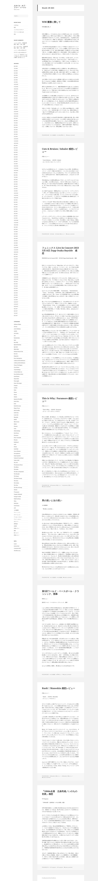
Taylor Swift (16, 460)
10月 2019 (16, 252)
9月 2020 (16, 227)
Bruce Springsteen (18, 358)
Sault (15, 444)
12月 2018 (16, 274)
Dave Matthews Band (18, 374)
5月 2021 (16, 209)
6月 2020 (16, 234)
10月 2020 (16, 225)
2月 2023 (16, 161)
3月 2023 (16, 159)
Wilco (15, 501)
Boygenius (16, 356)
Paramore (16, 435)
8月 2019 (16, 256)
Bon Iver (16, 353)
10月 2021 (16, 197)
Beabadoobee (17, 338)
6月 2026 (16, 70)
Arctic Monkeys (17, 328)
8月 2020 (16, 229)
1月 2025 (16, 109)
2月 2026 (16, 79)
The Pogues (16, 476)
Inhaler (15, 396)
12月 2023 (16, 138)
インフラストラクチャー (19, 29)
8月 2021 (16, 202)
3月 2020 (16, 240)
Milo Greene (16, 421)
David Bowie (16, 376)
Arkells (15, 331)
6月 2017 (16, 315)
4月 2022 (16, 184)
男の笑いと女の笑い (52, 500)
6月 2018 (16, 288)
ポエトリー (16, 521)
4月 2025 (16, 102)
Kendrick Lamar (17, 406)
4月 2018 (16, 292)
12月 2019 (16, 247)
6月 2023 (16, 152)
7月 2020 (16, 231)
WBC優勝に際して (51, 21)
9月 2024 (16, 118)
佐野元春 (16, 523)
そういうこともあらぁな (19, 32)
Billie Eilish (16, 349)
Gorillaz (15, 387)
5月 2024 (16, 127)
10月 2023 (16, 143)
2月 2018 (16, 297)
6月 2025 (16, 98)
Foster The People (18, 383)
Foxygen (15, 385)
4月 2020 (16, 238)
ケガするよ (16, 25)
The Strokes (16, 483)
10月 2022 (16, 170)
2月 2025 (16, 107)
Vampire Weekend (18, 494)
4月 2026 (16, 75)
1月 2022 (16, 191)
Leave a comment (71, 135)
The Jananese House (18, 464)
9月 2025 (16, 91)
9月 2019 (16, 254)
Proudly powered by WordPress (49, 878)
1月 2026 (16, 82)
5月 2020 (16, 236)
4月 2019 (16, 265)
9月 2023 (16, 145)
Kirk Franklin (17, 410)
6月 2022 (16, 179)
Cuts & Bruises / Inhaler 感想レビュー (60, 150)
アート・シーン (17, 512)
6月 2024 (16, 125)
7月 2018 (16, 286)
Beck (15, 340)
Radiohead (16, 442)
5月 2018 (16, 290)
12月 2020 (16, 220)
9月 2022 (16, 172)
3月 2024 (16, 132)
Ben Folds (16, 342)
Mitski (15, 424)
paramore (65, 485)
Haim (15, 390)
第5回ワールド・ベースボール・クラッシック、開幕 (60, 592)
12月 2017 (16, 302)
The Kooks (16, 469)
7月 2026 (16, 68)
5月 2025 (16, 100)
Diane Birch (16, 378)
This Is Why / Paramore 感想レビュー (59, 400)
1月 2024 (16, 136)
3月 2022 (16, 186)
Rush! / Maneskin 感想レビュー (58, 688)
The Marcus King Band (19, 471)
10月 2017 (16, 306)
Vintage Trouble (17, 496)
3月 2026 (16, 77)
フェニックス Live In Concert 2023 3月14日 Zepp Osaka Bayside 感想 (61, 250)
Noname (16, 426)
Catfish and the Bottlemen (19, 360)
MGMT (15, 419)
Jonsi (15, 403)
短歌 (15, 530)
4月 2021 (16, 211)
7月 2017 (16, 313)
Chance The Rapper (18, 365)
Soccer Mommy (17, 451)
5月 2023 (16, 154)
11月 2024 (16, 113)
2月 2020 (16, 243)
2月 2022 (16, 188)
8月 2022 (16, 175)
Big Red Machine (17, 344)
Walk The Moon (17, 498)
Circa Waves (16, 367)
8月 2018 (16, 283)
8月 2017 (16, 311)
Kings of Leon (17, 408)
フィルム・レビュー (18, 517)
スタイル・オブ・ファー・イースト (20, 6)
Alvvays (15, 326)
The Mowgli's (17, 474)
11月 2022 (16, 168)
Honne (15, 392)
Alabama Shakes (17, 324)
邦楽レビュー (16, 535)
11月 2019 (16, 249)
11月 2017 (16, 304)
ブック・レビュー (17, 519)
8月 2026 (16, 66)
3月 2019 (16, 268)
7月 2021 (16, 204)
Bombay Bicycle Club (18, 351)
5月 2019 (16, 263)
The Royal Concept (18, 478)
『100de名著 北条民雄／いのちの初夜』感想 (59, 792)
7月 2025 (16, 95)
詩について (16, 532)
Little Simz (16, 412)
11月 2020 (16, 222)
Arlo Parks (16, 333)
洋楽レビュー (16, 528)
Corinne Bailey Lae (18, 372)
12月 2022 (16, 166)
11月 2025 (16, 86)
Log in (15, 543)
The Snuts (16, 480)
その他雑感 (16, 510)
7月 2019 (16, 259)
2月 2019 (16, 270)
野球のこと (63, 135)
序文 (15, 34)
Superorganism (17, 455)
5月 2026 (16, 73)
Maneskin (16, 417)
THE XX (15, 489)
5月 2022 (16, 181)
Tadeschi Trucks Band (18, 458)
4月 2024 (16, 129)
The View (16, 485)
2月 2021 (16, 215)
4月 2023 (16, 157)
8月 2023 (16, 147)
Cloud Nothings (17, 369)
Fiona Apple (16, 381)
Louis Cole (16, 415)
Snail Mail (16, 449)
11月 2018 (16, 277)
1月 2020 (16, 245)
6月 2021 (16, 206)
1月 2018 (16, 299)
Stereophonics (17, 453)
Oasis (15, 428)
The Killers (16, 467)
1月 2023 (16, 163)
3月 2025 (16, 104)
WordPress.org (17, 550)
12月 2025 (16, 84)
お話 (15, 508)
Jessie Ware (16, 401)
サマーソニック (17, 514)
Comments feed (17, 548)
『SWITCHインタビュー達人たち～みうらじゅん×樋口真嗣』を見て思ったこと (20, 56)
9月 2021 (16, 200)
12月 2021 (16, 193)
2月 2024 (16, 134)
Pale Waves (16, 433)
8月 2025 (16, 93)
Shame (15, 446)
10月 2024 (16, 116)
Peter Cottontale (17, 437)
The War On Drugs (18, 487)
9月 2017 (16, 308)
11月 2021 (16, 195)
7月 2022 (16, 177)
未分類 (15, 526)
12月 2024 (16, 111)
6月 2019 (16, 261)
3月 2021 (16, 213)
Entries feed (16, 546)
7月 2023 (16, 150)
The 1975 (16, 462)
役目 (15, 27)
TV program (16, 492)
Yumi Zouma (16, 505)
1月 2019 (16, 272)
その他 (59, 135)
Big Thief (16, 347)
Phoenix (15, 440)
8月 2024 (16, 120)
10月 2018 (16, 279)
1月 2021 (16, 218)
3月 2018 (16, 295)
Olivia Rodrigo (17, 430)
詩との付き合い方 (22, 50)
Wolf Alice (16, 503)
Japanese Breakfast (18, 399)
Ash (14, 335)
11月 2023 (16, 141)
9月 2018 (16, 281)
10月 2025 (16, 89)
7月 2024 (16, 123)
